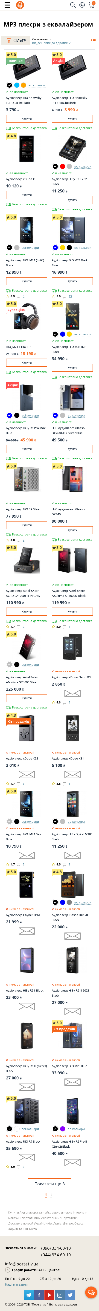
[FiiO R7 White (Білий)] (17, 1129)
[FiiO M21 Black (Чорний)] (69, 247)
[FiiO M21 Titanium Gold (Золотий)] (62, 247)
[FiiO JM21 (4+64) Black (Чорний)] (9, 247)
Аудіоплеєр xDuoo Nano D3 (71, 677)
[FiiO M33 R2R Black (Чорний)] (55, 334)
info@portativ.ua (21, 1264)
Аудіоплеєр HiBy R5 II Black (25, 990)
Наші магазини (16, 1284)
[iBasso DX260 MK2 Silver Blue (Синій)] (55, 415)
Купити (27, 118)
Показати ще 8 (49, 1184)
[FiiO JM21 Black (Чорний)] (17, 821)
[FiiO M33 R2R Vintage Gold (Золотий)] (69, 334)
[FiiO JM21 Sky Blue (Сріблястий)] (9, 821)
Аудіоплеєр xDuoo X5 (21, 179)
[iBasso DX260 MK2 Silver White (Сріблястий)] (62, 415)
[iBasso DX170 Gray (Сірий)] (69, 902)
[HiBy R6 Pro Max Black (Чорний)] (17, 415)
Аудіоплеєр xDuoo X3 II (68, 758)
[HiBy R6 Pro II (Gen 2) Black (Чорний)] (55, 1128)
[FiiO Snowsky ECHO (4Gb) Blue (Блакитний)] (17, 85)
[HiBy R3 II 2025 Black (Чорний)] (55, 166)
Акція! (58, 61)
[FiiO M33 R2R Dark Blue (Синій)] (62, 334)
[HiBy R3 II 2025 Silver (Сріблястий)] (69, 166)
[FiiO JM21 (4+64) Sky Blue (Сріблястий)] (17, 247)
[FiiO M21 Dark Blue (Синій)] (55, 247)
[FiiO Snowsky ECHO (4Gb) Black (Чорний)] (9, 85)
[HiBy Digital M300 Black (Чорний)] (55, 821)
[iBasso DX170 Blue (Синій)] (62, 902)
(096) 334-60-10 (56, 1248)
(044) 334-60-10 (56, 1254)
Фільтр (20, 40)
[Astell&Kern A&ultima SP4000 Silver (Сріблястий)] (9, 664)
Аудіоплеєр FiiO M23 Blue (69, 1066)
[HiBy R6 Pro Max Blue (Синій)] (9, 415)
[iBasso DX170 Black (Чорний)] (55, 902)
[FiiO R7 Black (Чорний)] (9, 1128)
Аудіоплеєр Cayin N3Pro (23, 915)
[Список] (93, 41)
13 (70, 296)
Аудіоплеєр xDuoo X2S (22, 758)
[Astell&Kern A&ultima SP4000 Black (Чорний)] (17, 664)
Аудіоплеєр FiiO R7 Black (23, 1141)
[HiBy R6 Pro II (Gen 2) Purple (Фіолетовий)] (62, 1129)
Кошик (93, 3)
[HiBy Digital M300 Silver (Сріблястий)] (62, 821)
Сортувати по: (42, 39)
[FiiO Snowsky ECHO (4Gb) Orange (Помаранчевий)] (23, 85)
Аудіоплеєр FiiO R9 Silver (23, 509)
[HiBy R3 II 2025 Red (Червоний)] (62, 166)
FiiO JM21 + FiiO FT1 (19, 347)
